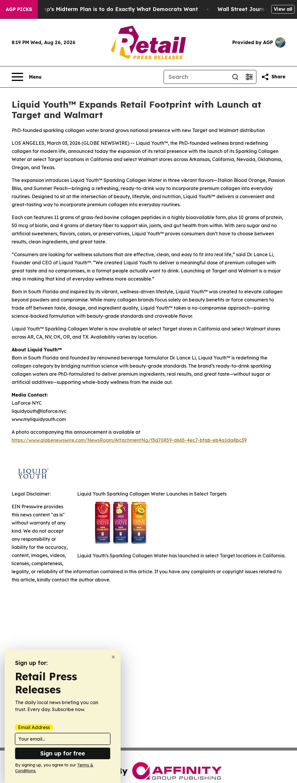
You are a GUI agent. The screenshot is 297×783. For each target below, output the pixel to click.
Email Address (34, 727)
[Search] (235, 77)
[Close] (113, 657)
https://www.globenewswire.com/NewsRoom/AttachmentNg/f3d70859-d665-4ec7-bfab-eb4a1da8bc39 (129, 440)
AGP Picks (19, 9)
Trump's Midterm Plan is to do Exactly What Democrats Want (115, 9)
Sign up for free (62, 753)
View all (283, 9)
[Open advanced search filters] (249, 77)
